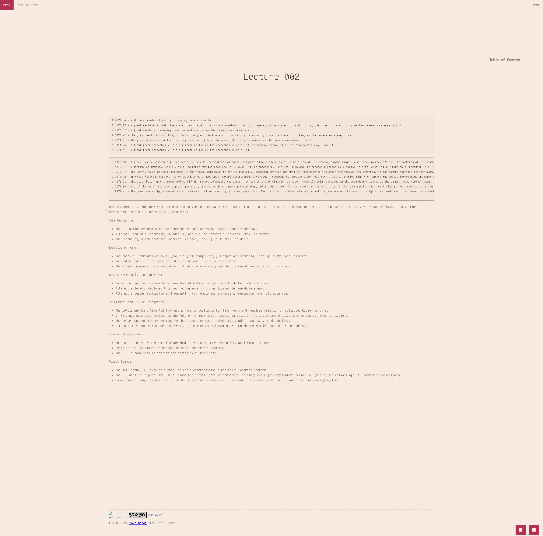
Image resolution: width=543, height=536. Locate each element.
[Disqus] (271, 439)
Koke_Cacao (138, 523)
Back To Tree (27, 5)
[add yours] (156, 514)
